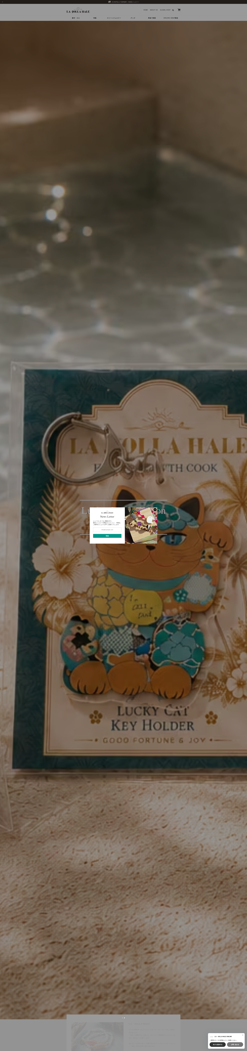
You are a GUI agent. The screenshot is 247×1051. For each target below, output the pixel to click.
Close (155, 509)
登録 (107, 536)
